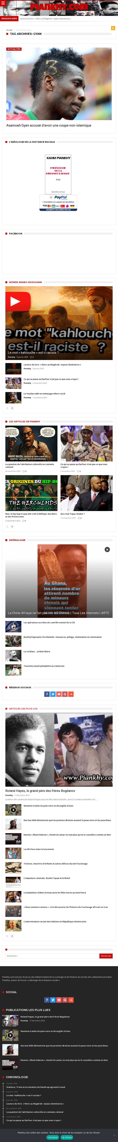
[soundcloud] (71, 694)
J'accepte (52, 1137)
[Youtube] (59, 694)
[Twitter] (53, 694)
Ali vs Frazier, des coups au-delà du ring (37, 18)
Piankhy (11, 357)
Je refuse (67, 1137)
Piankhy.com (59, 8)
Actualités (14, 49)
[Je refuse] (114, 1135)
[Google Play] (65, 694)
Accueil (9, 30)
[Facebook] (47, 694)
